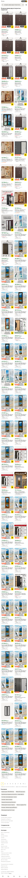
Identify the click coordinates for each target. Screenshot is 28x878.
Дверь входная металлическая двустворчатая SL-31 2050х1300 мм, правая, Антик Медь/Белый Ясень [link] (20, 134)
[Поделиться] (26, 5)
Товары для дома (4, 842)
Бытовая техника (4, 835)
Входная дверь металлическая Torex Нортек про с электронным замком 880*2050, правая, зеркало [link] (7, 210)
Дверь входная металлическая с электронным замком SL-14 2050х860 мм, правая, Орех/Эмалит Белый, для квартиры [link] (7, 261)
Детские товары (4, 859)
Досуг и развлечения (5, 832)
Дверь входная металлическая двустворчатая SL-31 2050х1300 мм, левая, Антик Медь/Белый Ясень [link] (7, 83)
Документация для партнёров (7, 820)
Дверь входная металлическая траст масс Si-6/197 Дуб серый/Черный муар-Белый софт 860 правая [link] (20, 697)
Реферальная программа (6, 827)
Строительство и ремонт (6, 858)
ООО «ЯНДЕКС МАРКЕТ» (9, 871)
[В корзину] (12, 26)
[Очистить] (22, 4)
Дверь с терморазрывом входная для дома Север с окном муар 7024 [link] (20, 492)
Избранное (14, 876)
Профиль (25, 876)
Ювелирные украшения (5, 861)
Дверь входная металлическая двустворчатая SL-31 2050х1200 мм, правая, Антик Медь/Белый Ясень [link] (20, 83)
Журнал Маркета (4, 869)
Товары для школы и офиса (6, 852)
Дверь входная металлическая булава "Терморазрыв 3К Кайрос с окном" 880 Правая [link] (20, 466)
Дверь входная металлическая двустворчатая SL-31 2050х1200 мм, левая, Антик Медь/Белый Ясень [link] (20, 184)
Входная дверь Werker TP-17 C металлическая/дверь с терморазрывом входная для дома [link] (7, 235)
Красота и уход (4, 846)
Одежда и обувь (4, 841)
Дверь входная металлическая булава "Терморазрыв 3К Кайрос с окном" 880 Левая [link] (7, 492)
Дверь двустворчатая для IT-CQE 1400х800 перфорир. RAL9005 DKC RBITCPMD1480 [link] (7, 723)
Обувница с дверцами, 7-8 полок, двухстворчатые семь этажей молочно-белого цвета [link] (7, 160)
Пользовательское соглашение (7, 864)
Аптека (2, 844)
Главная (3, 876)
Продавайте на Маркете (6, 819)
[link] (8, 792)
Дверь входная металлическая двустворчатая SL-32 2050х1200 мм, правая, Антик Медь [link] (6, 32)
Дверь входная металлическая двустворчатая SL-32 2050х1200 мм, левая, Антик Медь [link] (7, 58)
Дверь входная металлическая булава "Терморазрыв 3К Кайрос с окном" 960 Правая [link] (20, 543)
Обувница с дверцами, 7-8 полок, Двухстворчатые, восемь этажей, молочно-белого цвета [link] (7, 184)
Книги (2, 851)
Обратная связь (4, 865)
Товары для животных (5, 856)
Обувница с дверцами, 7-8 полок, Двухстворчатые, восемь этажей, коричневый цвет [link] (20, 210)
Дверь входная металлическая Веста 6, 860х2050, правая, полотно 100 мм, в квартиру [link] (20, 338)
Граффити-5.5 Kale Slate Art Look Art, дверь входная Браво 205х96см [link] (20, 159)
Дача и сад (3, 849)
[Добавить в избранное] (12, 13)
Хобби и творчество (5, 847)
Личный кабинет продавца (6, 817)
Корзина (19, 876)
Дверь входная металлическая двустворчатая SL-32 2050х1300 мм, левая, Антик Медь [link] (20, 32)
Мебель (2, 834)
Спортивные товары (5, 854)
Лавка (8, 876)
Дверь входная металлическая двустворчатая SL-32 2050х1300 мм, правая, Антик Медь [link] (19, 58)
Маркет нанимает (4, 867)
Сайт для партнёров (5, 822)
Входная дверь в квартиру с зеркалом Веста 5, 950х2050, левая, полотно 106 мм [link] (20, 594)
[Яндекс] (10, 873)
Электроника (3, 839)
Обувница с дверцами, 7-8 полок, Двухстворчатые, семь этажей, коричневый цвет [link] (7, 109)
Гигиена (2, 837)
